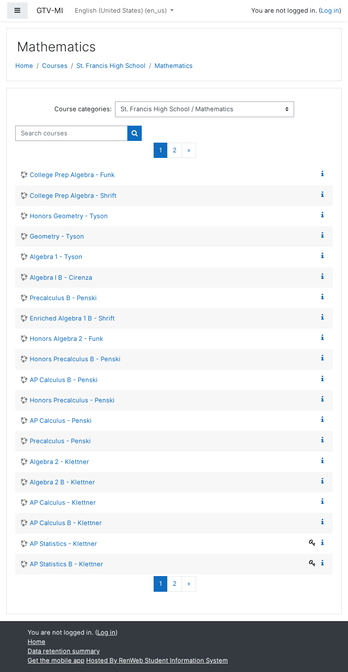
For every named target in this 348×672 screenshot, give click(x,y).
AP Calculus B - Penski (64, 380)
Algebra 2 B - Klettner (62, 482)
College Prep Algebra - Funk (72, 175)
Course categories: (83, 109)
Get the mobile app (56, 660)
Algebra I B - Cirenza (61, 277)
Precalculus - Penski (60, 441)
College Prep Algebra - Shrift (73, 196)
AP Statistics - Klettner (63, 544)
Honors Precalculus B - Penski (75, 359)
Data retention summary (64, 651)
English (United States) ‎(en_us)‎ (121, 10)
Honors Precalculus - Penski (72, 400)
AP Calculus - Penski (61, 421)
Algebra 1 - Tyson (56, 257)
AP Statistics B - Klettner (66, 564)
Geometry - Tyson (57, 236)
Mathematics (173, 66)
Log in (330, 10)
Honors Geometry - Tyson (69, 216)
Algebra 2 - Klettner (59, 462)
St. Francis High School (111, 66)
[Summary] (324, 174)
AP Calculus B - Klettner (66, 523)
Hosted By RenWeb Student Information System (157, 660)
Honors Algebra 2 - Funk (66, 339)
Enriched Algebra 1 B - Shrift (72, 318)
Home (24, 66)
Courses (54, 66)
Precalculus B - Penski (63, 298)
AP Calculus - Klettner (63, 502)
